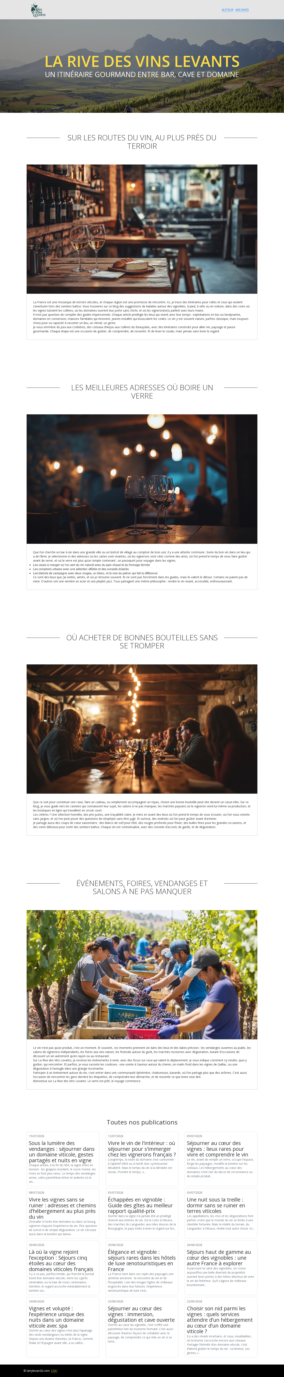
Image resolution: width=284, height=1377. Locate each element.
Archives (242, 10)
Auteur (227, 10)
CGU (54, 1371)
